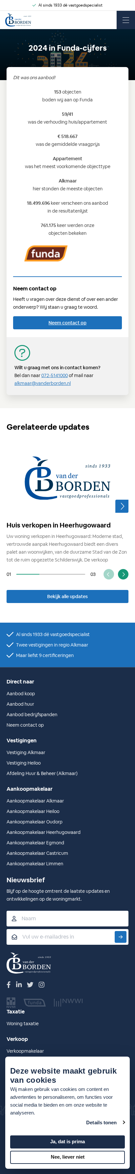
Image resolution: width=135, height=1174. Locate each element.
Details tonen (101, 1122)
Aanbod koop (21, 694)
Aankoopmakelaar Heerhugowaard (44, 832)
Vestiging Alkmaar (26, 752)
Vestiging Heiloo (24, 763)
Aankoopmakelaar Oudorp (35, 822)
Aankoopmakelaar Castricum (37, 853)
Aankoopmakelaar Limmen (35, 864)
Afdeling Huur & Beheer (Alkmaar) (42, 773)
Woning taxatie (23, 1024)
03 (93, 574)
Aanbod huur (20, 704)
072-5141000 (54, 375)
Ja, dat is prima (67, 1141)
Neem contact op (67, 323)
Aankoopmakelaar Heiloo (33, 811)
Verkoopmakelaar (25, 1051)
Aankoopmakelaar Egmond (35, 843)
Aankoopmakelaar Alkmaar (35, 801)
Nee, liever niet (68, 1157)
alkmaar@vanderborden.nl (42, 383)
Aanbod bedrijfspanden (32, 714)
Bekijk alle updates (67, 596)
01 (9, 574)
